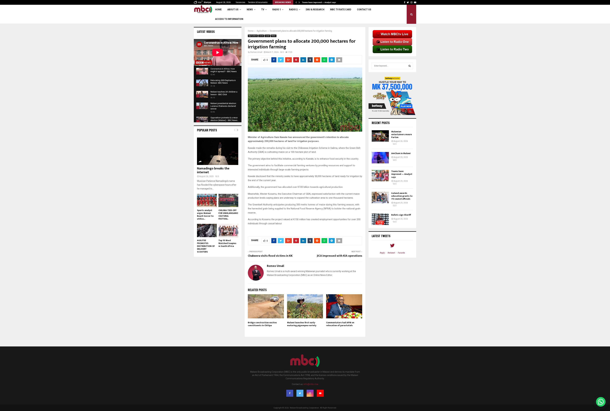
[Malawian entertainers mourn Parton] (380, 136)
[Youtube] (320, 393)
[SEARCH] (409, 66)
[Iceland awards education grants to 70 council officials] (380, 197)
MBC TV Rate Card (340, 9)
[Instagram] (310, 393)
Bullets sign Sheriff (401, 215)
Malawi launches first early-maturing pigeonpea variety (301, 324)
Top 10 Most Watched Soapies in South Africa (227, 243)
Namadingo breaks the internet (213, 170)
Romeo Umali (256, 52)
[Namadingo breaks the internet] (217, 151)
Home (218, 9)
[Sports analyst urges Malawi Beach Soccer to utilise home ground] (207, 200)
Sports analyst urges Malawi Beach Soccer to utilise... (205, 214)
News (250, 9)
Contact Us (364, 9)
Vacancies (240, 2)
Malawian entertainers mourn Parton (401, 134)
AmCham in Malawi (401, 153)
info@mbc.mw (311, 384)
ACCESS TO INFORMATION (229, 19)
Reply (382, 253)
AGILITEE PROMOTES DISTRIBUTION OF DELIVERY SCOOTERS (206, 246)
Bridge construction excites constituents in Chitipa (262, 324)
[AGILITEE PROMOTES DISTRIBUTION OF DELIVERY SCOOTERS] (207, 230)
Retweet (391, 253)
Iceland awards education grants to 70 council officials (401, 196)
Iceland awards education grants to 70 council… (324, 2)
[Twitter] (299, 393)
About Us (232, 9)
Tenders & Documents (258, 2)
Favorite (401, 253)
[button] (601, 402)
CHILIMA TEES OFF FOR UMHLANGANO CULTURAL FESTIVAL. (228, 214)
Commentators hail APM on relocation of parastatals (340, 324)
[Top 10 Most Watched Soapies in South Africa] (228, 230)
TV (262, 9)
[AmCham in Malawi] (380, 157)
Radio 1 (276, 9)
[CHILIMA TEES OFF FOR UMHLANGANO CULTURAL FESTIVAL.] (228, 200)
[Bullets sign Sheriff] (380, 219)
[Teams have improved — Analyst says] (380, 175)
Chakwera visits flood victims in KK (270, 255)
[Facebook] (289, 393)
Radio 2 (293, 9)
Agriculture (253, 36)
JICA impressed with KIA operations (339, 255)
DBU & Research (315, 9)
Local (261, 36)
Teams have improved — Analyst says (401, 174)
